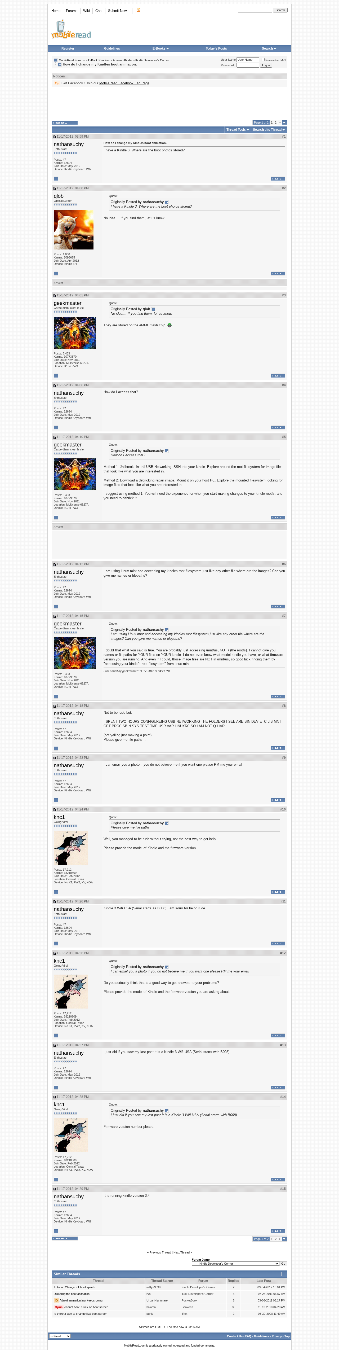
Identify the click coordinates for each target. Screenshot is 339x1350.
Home (55, 11)
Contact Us (235, 1336)
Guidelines (112, 48)
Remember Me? (275, 60)
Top (287, 1336)
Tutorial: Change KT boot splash (74, 1287)
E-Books (159, 48)
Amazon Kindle (122, 60)
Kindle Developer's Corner (152, 60)
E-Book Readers (99, 60)
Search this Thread (267, 130)
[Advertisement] (169, 104)
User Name (228, 59)
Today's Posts (216, 48)
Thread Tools (236, 130)
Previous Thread (160, 1252)
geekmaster (68, 303)
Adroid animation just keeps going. (81, 1300)
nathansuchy (69, 144)
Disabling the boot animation (72, 1293)
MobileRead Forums (72, 60)
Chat (98, 11)
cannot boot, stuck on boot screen (86, 1307)
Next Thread (181, 1252)
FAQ (248, 1336)
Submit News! (119, 11)
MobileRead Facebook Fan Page (124, 83)
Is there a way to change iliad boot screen (80, 1313)
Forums (72, 11)
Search (267, 48)
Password (227, 65)
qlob (59, 196)
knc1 (59, 817)
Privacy (277, 1336)
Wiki (86, 11)
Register (67, 48)
